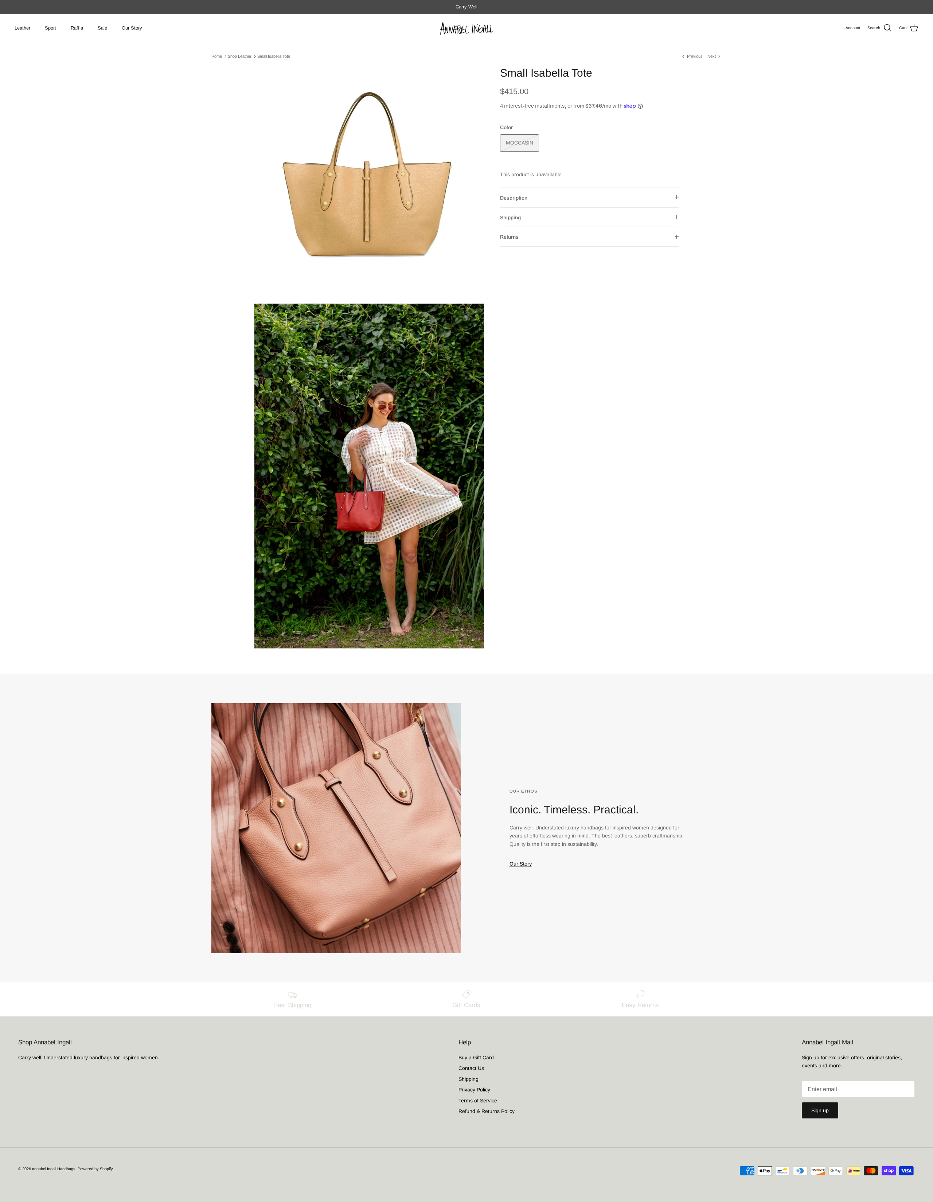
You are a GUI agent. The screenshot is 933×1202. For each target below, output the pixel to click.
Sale (102, 28)
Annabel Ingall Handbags (53, 1169)
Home (216, 56)
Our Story (132, 28)
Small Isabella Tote (273, 56)
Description (513, 198)
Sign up (820, 1110)
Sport (50, 28)
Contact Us (471, 1068)
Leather (22, 28)
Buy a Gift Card (476, 1057)
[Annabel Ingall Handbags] (466, 28)
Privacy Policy (474, 1090)
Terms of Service (477, 1100)
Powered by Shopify (95, 1169)
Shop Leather (239, 56)
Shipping (510, 217)
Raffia (77, 28)
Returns (509, 237)
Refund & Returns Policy (486, 1111)
